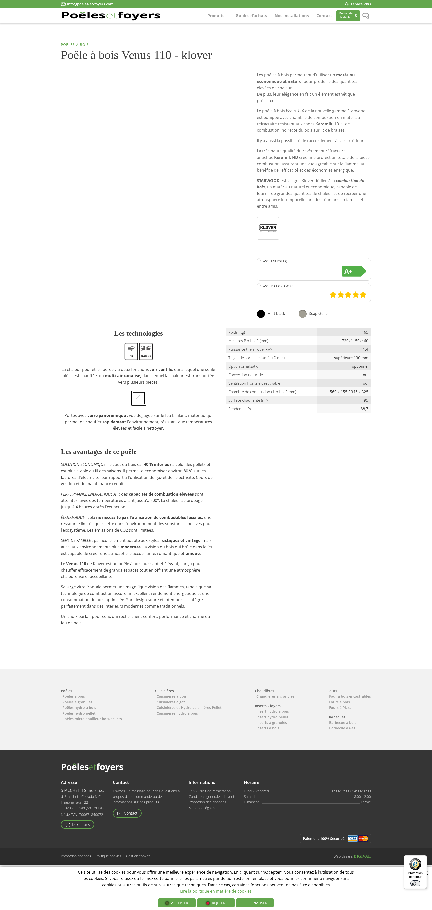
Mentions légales (202, 807)
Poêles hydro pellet (79, 713)
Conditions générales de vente (212, 796)
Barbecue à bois (342, 722)
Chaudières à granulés (275, 696)
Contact (324, 15)
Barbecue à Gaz (342, 728)
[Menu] (424, 858)
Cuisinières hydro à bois (177, 713)
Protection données (76, 856)
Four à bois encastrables (350, 696)
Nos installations (292, 15)
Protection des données (207, 802)
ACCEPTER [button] (179, 902)
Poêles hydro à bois (79, 707)
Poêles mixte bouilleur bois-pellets (92, 718)
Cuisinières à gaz (171, 702)
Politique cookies (109, 856)
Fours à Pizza (340, 707)
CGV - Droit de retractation (210, 791)
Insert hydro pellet (272, 717)
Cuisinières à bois (172, 696)
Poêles (66, 690)
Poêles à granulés (77, 702)
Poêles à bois (75, 44)
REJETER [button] (219, 902)
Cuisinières (164, 690)
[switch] (415, 883)
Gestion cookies (138, 856)
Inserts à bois (268, 728)
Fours (332, 690)
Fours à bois (339, 702)
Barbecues (337, 717)
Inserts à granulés (271, 722)
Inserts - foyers (268, 705)
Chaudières (264, 690)
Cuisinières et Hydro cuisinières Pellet (189, 707)
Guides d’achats (251, 15)
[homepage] (111, 15)
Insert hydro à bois (272, 711)
